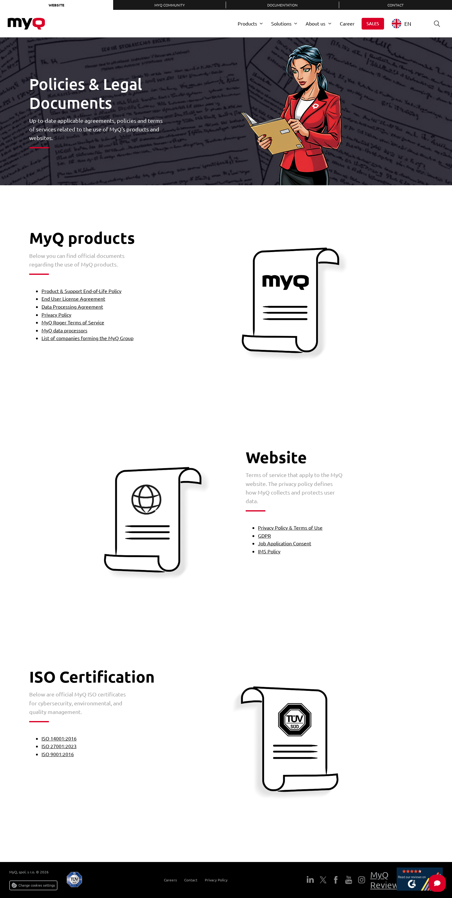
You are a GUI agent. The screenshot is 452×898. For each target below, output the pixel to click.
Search (437, 23)
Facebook (335, 880)
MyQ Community (169, 4)
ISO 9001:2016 (58, 754)
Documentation (282, 4)
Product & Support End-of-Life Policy (81, 291)
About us (315, 23)
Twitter (323, 880)
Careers (170, 880)
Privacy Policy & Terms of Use (290, 527)
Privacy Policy (56, 314)
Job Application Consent (284, 543)
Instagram (361, 880)
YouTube (348, 880)
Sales (373, 23)
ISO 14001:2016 (59, 738)
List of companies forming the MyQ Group (87, 338)
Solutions (281, 23)
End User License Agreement (73, 298)
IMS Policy (269, 551)
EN (407, 23)
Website (56, 4)
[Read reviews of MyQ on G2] (420, 880)
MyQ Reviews (386, 880)
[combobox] (406, 23)
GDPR (264, 535)
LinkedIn (310, 880)
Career (347, 23)
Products (247, 23)
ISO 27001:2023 (59, 746)
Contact (190, 880)
